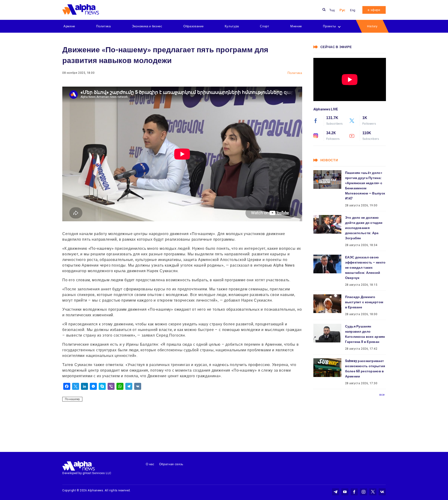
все (382, 394)
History (372, 26)
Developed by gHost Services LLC (86, 473)
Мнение (296, 26)
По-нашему (72, 399)
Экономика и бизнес (147, 26)
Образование (193, 26)
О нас (150, 464)
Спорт (264, 26)
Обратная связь (171, 464)
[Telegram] (128, 386)
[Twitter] (75, 386)
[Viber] (111, 386)
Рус (342, 10)
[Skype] (102, 386)
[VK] (137, 386)
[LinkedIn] (84, 386)
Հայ (332, 10)
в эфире (374, 10)
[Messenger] (93, 386)
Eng (352, 10)
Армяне (69, 26)
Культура (232, 26)
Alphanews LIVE (325, 109)
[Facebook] (66, 386)
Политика (103, 26)
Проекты (329, 26)
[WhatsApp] (120, 386)
